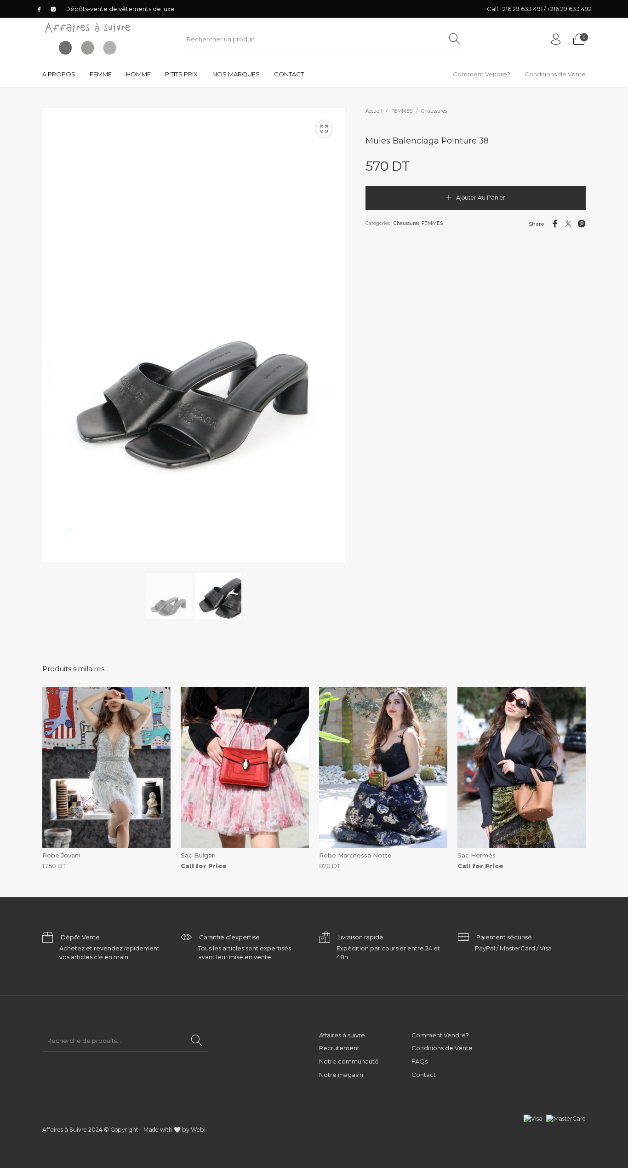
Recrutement (339, 1048)
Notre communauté (349, 1061)
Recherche (197, 1040)
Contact (423, 1074)
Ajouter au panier (480, 197)
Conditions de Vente (442, 1048)
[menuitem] (58, 74)
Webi (198, 1129)
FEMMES (401, 111)
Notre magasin (341, 1074)
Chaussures (434, 111)
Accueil (373, 111)
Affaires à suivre (342, 1035)
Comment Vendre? (440, 1035)
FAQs (419, 1061)
